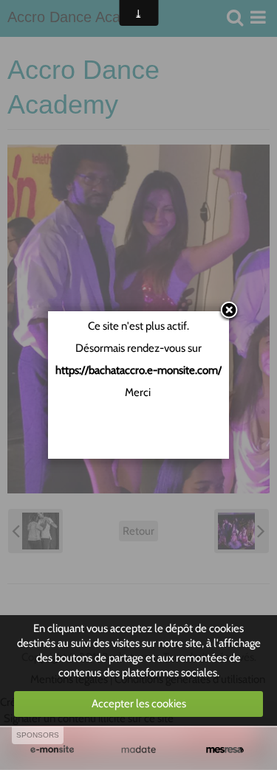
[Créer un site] (52, 749)
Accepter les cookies (139, 703)
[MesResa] (225, 749)
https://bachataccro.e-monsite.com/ (138, 370)
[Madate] (138, 749)
